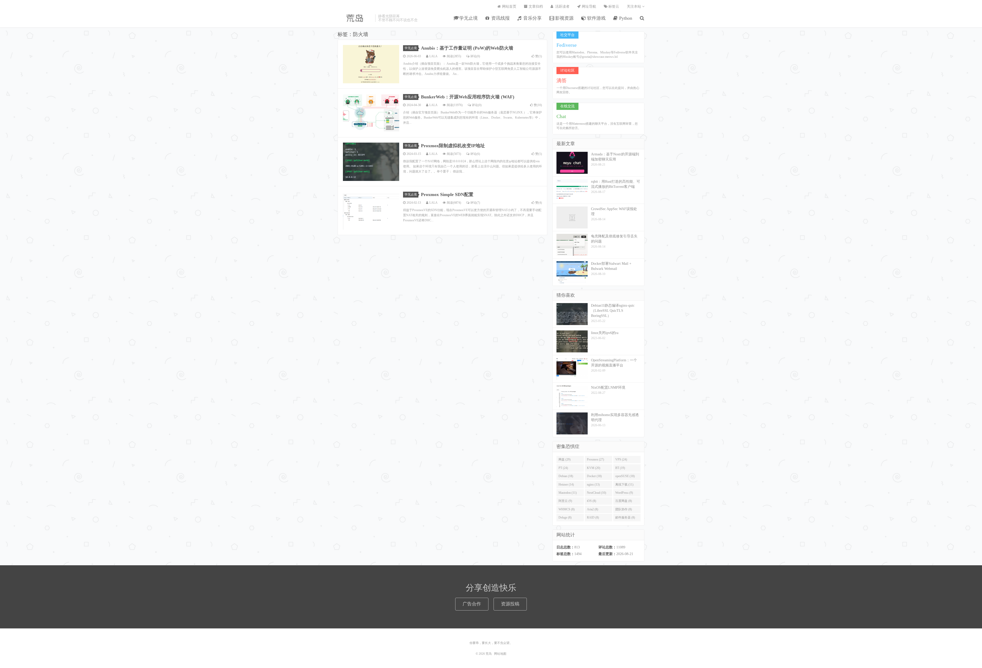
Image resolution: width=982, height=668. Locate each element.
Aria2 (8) (592, 509)
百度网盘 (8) (623, 501)
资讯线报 (500, 18)
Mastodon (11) (568, 492)
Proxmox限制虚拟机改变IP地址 (453, 145)
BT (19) (620, 468)
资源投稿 (510, 603)
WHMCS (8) (567, 509)
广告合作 (472, 603)
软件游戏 (596, 18)
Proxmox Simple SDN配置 (447, 194)
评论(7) (475, 202)
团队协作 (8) (623, 509)
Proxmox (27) (595, 459)
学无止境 (468, 18)
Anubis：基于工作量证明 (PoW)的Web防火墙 (467, 48)
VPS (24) (621, 459)
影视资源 (564, 18)
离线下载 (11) (624, 484)
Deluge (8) (565, 517)
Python (625, 18)
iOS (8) (591, 501)
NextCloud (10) (596, 492)
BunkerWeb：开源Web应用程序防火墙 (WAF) (467, 96)
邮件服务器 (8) (625, 517)
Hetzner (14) (566, 484)
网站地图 (500, 653)
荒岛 (355, 18)
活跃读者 (562, 6)
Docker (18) (594, 476)
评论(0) (475, 56)
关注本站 (634, 6)
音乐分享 (532, 18)
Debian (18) (566, 476)
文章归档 (535, 6)
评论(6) (475, 154)
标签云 (613, 6)
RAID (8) (593, 517)
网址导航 (588, 6)
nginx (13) (593, 484)
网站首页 (508, 6)
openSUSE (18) (625, 476)
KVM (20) (593, 468)
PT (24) (563, 468)
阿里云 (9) (565, 501)
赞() (538, 56)
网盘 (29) (565, 459)
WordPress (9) (624, 492)
